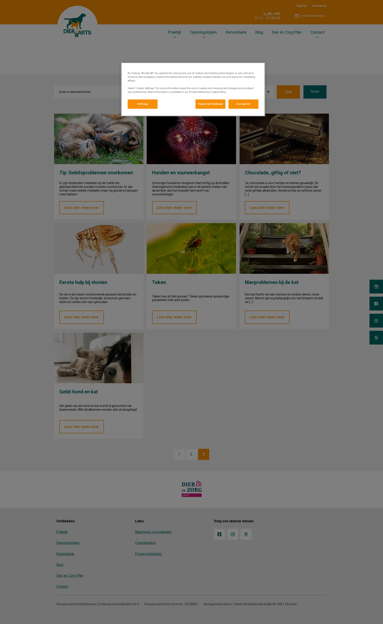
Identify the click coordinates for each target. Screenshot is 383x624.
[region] (193, 89)
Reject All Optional (210, 103)
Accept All (243, 103)
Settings (143, 103)
